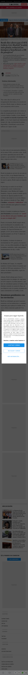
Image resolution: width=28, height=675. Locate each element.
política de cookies (19, 335)
